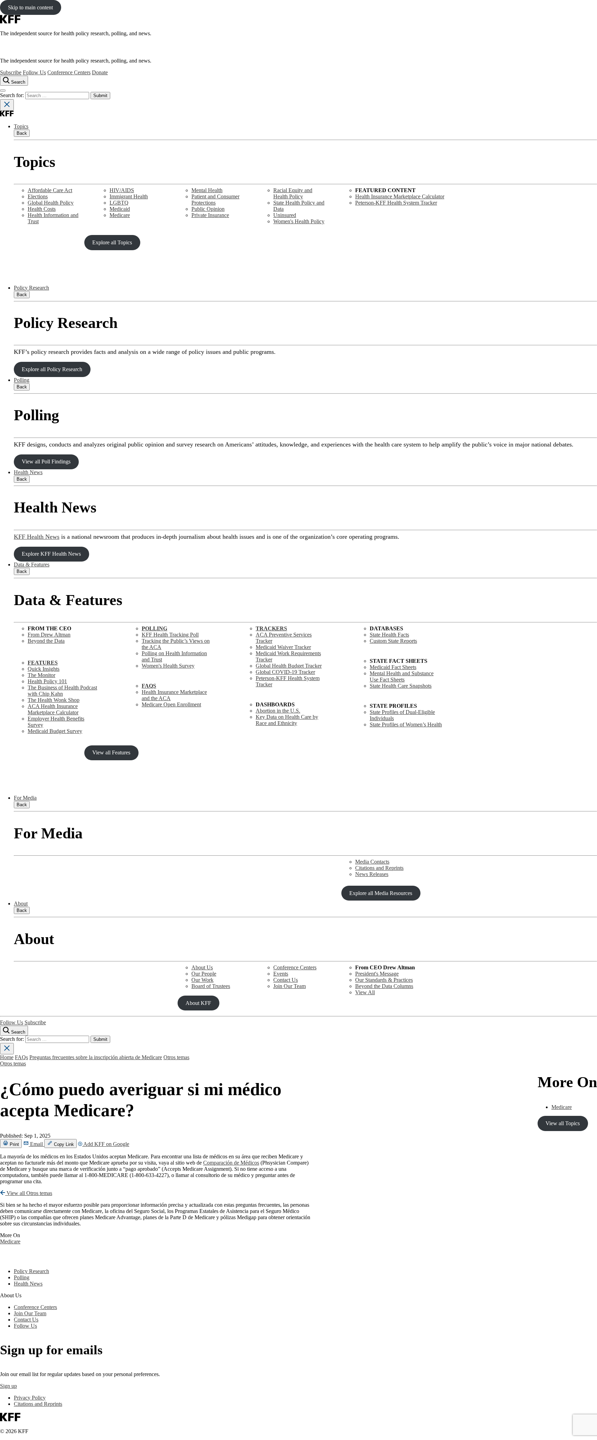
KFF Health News (36, 536)
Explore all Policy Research (52, 369)
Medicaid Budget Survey (55, 731)
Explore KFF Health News (51, 554)
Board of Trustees (210, 986)
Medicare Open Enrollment (171, 704)
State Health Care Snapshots (401, 686)
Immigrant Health (129, 196)
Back (22, 133)
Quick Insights (43, 669)
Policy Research (31, 288)
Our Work (202, 980)
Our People (203, 974)
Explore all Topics (112, 242)
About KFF (198, 1003)
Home (6, 1057)
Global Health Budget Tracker (289, 666)
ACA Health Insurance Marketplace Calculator (53, 709)
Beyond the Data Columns (384, 986)
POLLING (154, 628)
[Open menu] (3, 91)
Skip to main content (30, 7)
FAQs (21, 1057)
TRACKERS (271, 628)
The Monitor (41, 675)
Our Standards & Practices (384, 980)
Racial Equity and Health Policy (292, 193)
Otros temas (176, 1057)
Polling (21, 380)
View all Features (111, 752)
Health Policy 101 (47, 681)
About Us (202, 967)
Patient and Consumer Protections (215, 200)
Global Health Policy (51, 203)
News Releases (371, 874)
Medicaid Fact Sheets (393, 667)
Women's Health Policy (298, 221)
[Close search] (7, 105)
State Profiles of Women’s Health (406, 724)
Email (36, 1144)
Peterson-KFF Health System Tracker (396, 203)
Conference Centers (69, 72)
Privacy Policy (30, 1398)
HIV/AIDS (122, 190)
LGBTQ (119, 203)
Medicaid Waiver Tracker (283, 647)
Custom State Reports (393, 641)
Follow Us (34, 72)
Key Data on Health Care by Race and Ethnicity (287, 720)
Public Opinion (208, 209)
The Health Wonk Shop (53, 700)
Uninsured (284, 215)
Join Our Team (289, 986)
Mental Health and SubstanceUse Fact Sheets (402, 676)
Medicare (120, 215)
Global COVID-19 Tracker (285, 672)
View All (365, 992)
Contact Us (285, 980)
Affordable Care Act (50, 190)
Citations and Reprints (379, 868)
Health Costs (42, 209)
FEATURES (43, 663)
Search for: (12, 95)
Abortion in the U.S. (278, 711)
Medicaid (120, 209)
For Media (25, 798)
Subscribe (10, 72)
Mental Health (206, 190)
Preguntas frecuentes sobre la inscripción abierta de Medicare (95, 1057)
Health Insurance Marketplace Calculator (399, 196)
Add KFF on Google (105, 1144)
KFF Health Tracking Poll (170, 635)
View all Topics (563, 1123)
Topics (21, 126)
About (21, 903)
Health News (28, 472)
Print (13, 1144)
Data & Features (31, 564)
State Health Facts (389, 635)
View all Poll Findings (46, 461)
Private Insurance (210, 215)
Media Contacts (372, 862)
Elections (38, 196)
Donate (100, 72)
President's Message (377, 974)
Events (280, 974)
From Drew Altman (49, 635)
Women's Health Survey (168, 666)
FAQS (149, 686)
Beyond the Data (46, 641)
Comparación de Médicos (231, 1163)
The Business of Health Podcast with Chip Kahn (62, 691)
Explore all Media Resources (380, 893)
